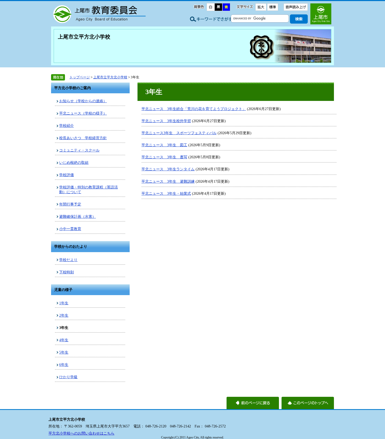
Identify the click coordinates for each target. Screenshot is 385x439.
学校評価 (66, 175)
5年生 (63, 352)
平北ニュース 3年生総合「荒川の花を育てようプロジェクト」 (193, 109)
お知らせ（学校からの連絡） (83, 101)
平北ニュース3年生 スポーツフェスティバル (179, 133)
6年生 (63, 364)
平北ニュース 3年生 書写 (164, 157)
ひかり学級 (68, 377)
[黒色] (218, 7)
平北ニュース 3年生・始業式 (166, 193)
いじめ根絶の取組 (74, 162)
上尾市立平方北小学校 (84, 37)
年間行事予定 (70, 204)
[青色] (226, 7)
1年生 (63, 303)
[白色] (210, 7)
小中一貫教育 (70, 229)
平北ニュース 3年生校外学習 (166, 121)
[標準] (272, 7)
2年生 (63, 315)
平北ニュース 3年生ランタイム (168, 169)
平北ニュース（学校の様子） (83, 113)
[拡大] (261, 7)
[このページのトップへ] (308, 403)
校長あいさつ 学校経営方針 (83, 138)
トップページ (79, 77)
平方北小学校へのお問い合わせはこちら (81, 433)
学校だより (68, 260)
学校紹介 (66, 125)
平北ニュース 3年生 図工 (164, 145)
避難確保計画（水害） (77, 216)
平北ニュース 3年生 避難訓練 (168, 181)
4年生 (63, 340)
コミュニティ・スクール (79, 150)
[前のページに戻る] (253, 403)
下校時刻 (66, 272)
